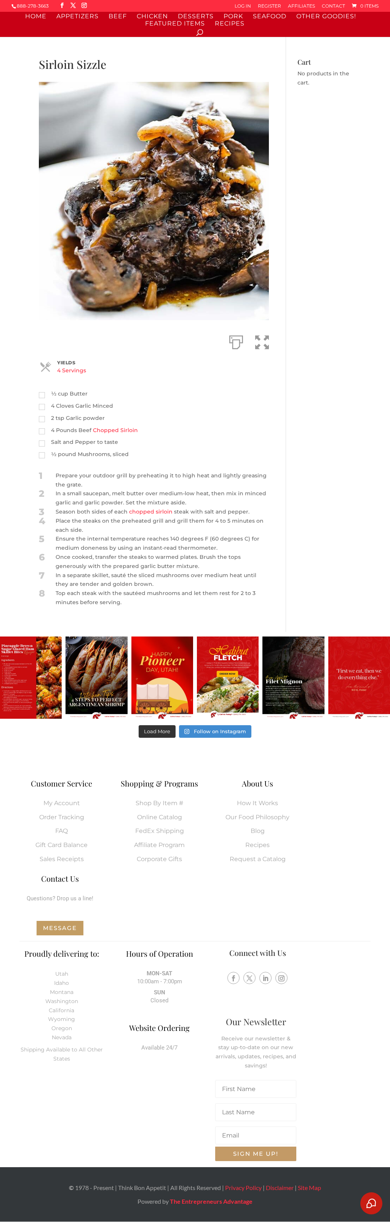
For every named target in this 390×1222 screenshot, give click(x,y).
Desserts (196, 17)
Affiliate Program (159, 845)
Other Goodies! (326, 17)
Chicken (152, 17)
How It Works (257, 803)
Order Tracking (61, 817)
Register (269, 6)
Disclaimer (280, 1187)
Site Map (309, 1187)
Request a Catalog (258, 859)
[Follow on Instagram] (281, 978)
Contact (333, 6)
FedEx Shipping (159, 830)
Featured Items (175, 24)
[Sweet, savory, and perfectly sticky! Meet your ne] (31, 678)
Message (60, 928)
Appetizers (77, 17)
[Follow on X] (249, 978)
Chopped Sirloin (115, 430)
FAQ (61, 830)
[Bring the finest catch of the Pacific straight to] (228, 678)
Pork (233, 17)
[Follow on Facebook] (233, 978)
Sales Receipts (62, 859)
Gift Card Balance (61, 845)
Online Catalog (159, 817)
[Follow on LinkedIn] (265, 978)
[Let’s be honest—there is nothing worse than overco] (96, 678)
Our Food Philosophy (257, 817)
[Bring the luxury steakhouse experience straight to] (293, 678)
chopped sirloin (151, 511)
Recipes (230, 24)
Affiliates (301, 6)
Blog (258, 830)
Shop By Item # (159, 803)
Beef (118, 17)
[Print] (236, 341)
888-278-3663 (33, 6)
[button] (262, 341)
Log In (243, 6)
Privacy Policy (243, 1187)
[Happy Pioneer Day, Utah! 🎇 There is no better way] (162, 678)
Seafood (269, 17)
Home (35, 17)
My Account (61, 803)
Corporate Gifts (159, 859)
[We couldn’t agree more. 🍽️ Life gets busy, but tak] (359, 678)
